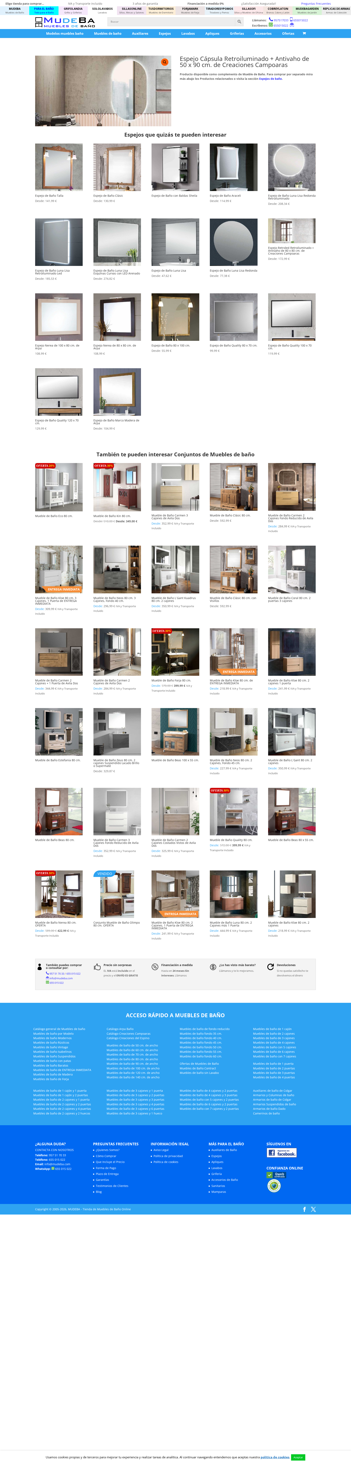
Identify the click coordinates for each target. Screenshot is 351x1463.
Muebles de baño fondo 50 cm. (201, 1047)
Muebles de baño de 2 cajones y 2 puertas (62, 1104)
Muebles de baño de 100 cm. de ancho (133, 1068)
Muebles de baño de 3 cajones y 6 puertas (135, 1109)
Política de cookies (166, 1162)
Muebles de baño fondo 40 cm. (201, 1038)
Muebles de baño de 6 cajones (274, 1052)
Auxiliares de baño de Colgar (272, 1091)
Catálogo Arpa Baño (120, 1029)
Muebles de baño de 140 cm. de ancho (133, 1077)
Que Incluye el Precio (110, 1162)
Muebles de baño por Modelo (53, 1033)
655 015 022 (73, 973)
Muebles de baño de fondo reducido (205, 1029)
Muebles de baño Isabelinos (52, 1052)
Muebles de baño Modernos (52, 1038)
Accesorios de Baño (224, 1180)
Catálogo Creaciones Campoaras (129, 1033)
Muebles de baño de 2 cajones (274, 1033)
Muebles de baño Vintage (50, 1047)
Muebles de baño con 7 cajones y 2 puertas (209, 1109)
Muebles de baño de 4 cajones (274, 1042)
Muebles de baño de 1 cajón (272, 1029)
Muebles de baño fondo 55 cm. (201, 1052)
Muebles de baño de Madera (53, 1074)
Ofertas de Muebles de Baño (199, 1064)
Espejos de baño (270, 79)
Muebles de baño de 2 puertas (274, 1068)
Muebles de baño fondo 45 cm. (201, 1042)
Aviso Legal (161, 1150)
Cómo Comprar (106, 1156)
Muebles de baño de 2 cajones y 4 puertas (62, 1109)
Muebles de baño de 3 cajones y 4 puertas (135, 1104)
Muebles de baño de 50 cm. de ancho (132, 1045)
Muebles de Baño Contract (198, 1068)
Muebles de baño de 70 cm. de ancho (132, 1054)
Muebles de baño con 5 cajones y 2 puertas (209, 1099)
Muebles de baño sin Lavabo (199, 1073)
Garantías (102, 1180)
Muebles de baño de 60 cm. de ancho (132, 1050)
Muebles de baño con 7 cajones (274, 1056)
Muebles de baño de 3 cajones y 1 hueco (134, 1113)
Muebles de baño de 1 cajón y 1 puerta (60, 1091)
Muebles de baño (107, 33)
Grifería (216, 1174)
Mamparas (218, 1192)
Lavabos (188, 33)
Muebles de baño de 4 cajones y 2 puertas (208, 1091)
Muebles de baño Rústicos (51, 1042)
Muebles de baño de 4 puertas (274, 1077)
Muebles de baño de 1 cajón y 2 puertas (60, 1095)
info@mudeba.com (61, 978)
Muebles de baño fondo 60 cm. (201, 1056)
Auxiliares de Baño (224, 1150)
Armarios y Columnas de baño (273, 1095)
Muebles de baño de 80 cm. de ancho (132, 1059)
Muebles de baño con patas (52, 1061)
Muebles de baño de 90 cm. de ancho (132, 1064)
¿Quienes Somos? (107, 1150)
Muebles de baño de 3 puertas (274, 1073)
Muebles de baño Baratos (50, 1065)
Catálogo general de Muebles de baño (59, 1029)
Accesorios (263, 33)
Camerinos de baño (266, 1113)
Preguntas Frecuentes (316, 3)
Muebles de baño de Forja (51, 1079)
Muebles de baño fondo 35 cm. (201, 1033)
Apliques (212, 33)
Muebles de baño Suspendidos (54, 1056)
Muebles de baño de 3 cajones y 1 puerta (135, 1091)
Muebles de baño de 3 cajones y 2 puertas (135, 1095)
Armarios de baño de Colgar (272, 1099)
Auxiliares (140, 33)
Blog (99, 1192)
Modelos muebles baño (64, 33)
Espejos (165, 33)
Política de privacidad (168, 1156)
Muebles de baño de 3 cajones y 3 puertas (135, 1099)
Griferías (237, 33)
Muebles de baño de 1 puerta (273, 1064)
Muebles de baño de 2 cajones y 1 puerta (61, 1099)
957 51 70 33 (57, 973)
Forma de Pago (106, 1168)
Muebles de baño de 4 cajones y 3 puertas (208, 1095)
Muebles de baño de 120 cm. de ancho (133, 1073)
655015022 (300, 20)
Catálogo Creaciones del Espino (128, 1038)
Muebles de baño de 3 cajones (274, 1038)
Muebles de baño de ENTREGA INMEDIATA (62, 1070)
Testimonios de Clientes (112, 1186)
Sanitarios (218, 1186)
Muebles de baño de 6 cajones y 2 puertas (208, 1104)
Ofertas (288, 33)
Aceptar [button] (298, 1457)
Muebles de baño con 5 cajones (274, 1047)
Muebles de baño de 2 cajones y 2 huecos (61, 1113)
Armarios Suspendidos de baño (274, 1104)
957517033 (281, 20)
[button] (164, 62)
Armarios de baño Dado (269, 1109)
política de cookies (275, 1457)
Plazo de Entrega (107, 1174)
